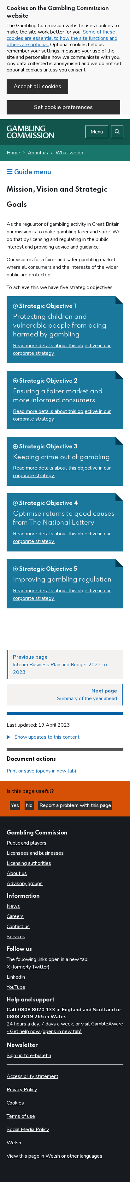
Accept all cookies (37, 86)
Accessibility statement (32, 1076)
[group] (65, 738)
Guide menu (31, 172)
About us (38, 152)
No (30, 805)
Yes (15, 805)
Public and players (26, 843)
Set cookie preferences (63, 107)
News (13, 906)
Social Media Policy (28, 1129)
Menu (97, 131)
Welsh (14, 1142)
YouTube (16, 987)
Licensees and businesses (35, 853)
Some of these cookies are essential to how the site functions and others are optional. (62, 38)
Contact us (18, 926)
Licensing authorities (29, 863)
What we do (69, 152)
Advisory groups (25, 883)
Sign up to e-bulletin (29, 1055)
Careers (15, 916)
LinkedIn (16, 977)
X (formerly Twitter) (28, 966)
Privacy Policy (22, 1089)
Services (16, 936)
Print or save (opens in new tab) (41, 770)
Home (13, 152)
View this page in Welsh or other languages (54, 1156)
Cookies (15, 1102)
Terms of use (21, 1116)
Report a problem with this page (75, 805)
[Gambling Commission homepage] (30, 136)
